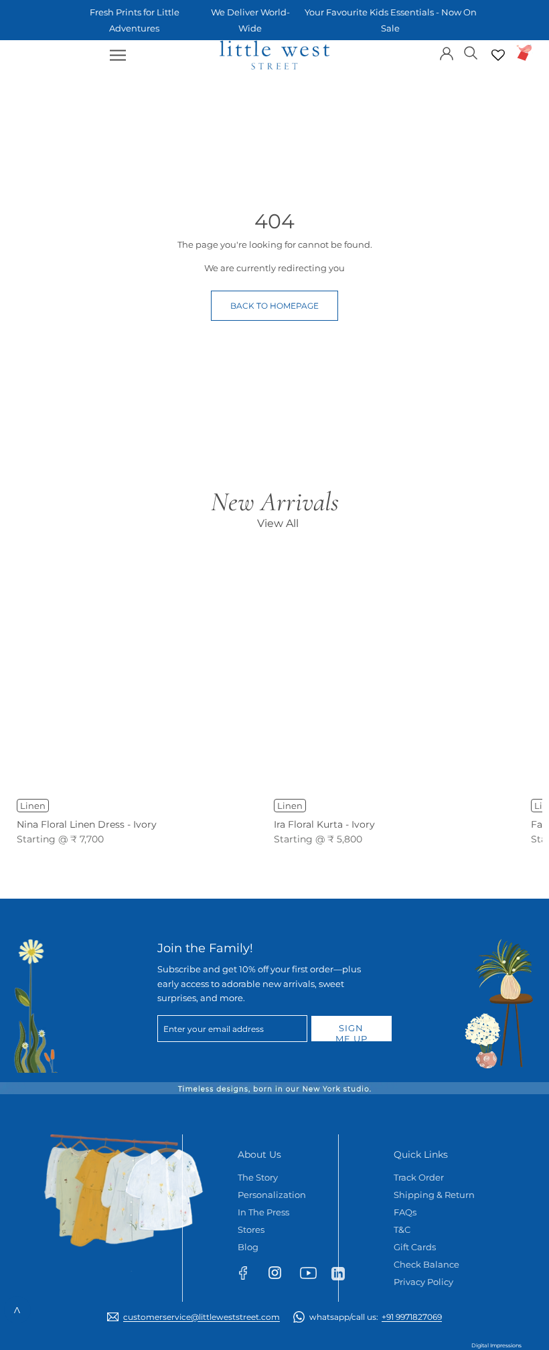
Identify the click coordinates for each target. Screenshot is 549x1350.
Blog (248, 1247)
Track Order (419, 1177)
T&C (402, 1229)
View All (278, 523)
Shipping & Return (434, 1194)
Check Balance (426, 1264)
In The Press (263, 1212)
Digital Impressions (496, 1345)
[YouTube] (312, 1275)
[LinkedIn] (343, 1273)
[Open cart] (524, 52)
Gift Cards (415, 1247)
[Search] (471, 52)
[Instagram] (280, 1275)
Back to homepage (274, 306)
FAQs (405, 1212)
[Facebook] (249, 1275)
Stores (251, 1229)
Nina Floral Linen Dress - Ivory (87, 824)
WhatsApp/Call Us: (375, 1317)
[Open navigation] (118, 55)
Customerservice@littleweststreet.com (201, 1317)
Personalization (272, 1194)
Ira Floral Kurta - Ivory (324, 824)
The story (258, 1177)
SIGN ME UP (351, 1032)
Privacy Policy (423, 1281)
